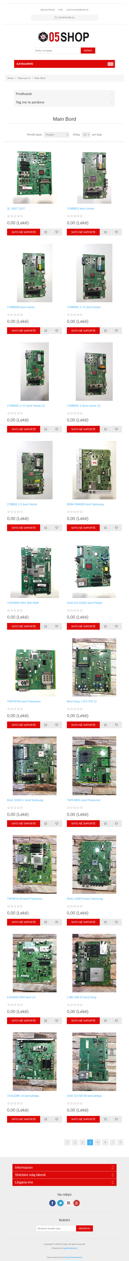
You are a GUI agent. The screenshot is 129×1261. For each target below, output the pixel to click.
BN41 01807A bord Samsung (85, 898)
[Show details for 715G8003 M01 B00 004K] (34, 568)
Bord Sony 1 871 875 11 (82, 701)
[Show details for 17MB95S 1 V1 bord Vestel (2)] (34, 371)
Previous (67, 1142)
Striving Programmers (72, 1257)
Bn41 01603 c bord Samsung (25, 800)
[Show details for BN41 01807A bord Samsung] (94, 864)
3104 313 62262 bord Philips (84, 602)
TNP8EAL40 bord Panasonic (25, 898)
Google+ (76, 1203)
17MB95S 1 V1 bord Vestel (83, 307)
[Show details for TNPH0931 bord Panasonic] (94, 766)
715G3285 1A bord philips (23, 1095)
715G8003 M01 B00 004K (23, 602)
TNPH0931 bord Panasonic (84, 800)
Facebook (52, 1203)
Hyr (60, 10)
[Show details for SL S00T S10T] (34, 174)
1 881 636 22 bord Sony (82, 997)
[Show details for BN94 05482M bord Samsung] (94, 470)
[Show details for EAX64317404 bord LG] (34, 963)
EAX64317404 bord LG (21, 997)
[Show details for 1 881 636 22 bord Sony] (94, 963)
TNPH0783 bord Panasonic (24, 701)
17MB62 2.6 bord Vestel (22, 504)
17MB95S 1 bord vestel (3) (83, 405)
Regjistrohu (48, 10)
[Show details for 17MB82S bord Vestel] (94, 174)
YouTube (68, 1203)
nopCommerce (70, 1248)
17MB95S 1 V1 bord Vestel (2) (26, 405)
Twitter (60, 1203)
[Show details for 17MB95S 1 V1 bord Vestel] (94, 273)
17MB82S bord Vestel (80, 208)
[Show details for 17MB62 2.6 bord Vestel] (34, 470)
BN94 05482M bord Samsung (85, 504)
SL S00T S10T (16, 208)
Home (10, 78)
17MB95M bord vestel (20, 307)
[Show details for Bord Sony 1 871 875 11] (94, 667)
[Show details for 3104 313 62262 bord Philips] (94, 568)
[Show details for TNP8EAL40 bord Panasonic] (34, 864)
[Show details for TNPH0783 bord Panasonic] (34, 667)
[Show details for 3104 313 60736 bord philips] (94, 1061)
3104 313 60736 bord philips (84, 1095)
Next (113, 1142)
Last (120, 1142)
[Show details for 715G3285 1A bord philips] (34, 1061)
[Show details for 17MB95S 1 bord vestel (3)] (94, 371)
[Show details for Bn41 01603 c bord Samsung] (34, 766)
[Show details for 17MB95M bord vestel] (34, 273)
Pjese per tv (24, 78)
